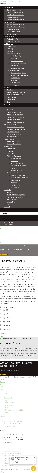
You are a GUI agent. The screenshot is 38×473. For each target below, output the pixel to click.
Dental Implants (9, 7)
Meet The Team (12, 97)
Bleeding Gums (15, 82)
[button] (4, 254)
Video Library (11, 99)
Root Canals (14, 58)
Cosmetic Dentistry (10, 22)
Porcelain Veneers (13, 29)
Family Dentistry (16, 56)
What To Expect (8, 44)
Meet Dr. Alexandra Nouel (15, 95)
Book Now (3, 3)
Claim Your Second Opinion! (15, 19)
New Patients (8, 222)
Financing (10, 49)
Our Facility (10, 51)
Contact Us (7, 104)
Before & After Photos (14, 41)
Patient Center (11, 46)
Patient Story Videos (13, 39)
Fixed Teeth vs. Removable (15, 15)
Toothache (14, 80)
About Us (10, 90)
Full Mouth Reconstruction (15, 24)
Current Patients (9, 224)
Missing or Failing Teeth (18, 73)
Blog (8, 102)
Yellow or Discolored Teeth (19, 75)
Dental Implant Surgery (14, 10)
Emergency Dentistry (17, 68)
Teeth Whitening (12, 34)
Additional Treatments (14, 53)
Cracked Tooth (15, 78)
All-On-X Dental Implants (15, 12)
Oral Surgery (14, 66)
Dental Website (5, 469)
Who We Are (7, 87)
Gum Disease (15, 85)
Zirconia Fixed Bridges (14, 17)
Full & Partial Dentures (14, 32)
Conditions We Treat (13, 70)
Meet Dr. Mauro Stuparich (16, 92)
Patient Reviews (9, 37)
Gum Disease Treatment (18, 63)
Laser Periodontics (17, 61)
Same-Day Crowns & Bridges (16, 27)
